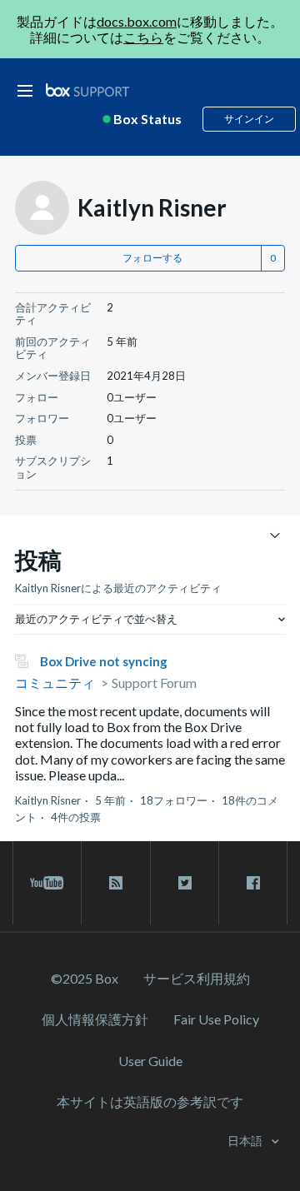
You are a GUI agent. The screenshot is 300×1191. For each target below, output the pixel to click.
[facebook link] (253, 882)
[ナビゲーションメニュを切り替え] (274, 534)
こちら (143, 37)
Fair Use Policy (216, 1019)
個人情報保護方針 (95, 1019)
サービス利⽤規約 (196, 978)
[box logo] (87, 89)
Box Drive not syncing (104, 661)
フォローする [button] (152, 258)
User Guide (150, 1061)
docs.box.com (137, 21)
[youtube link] (47, 882)
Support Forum (154, 682)
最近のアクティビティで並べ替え (96, 618)
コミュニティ (55, 682)
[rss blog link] (115, 882)
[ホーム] (87, 90)
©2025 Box (84, 978)
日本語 (246, 1141)
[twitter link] (184, 882)
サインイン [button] (249, 118)
